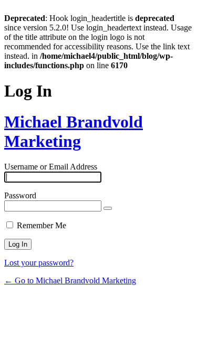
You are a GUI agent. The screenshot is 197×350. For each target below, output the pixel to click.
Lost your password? (39, 262)
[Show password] (107, 208)
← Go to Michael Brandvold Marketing (70, 280)
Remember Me (41, 225)
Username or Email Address (50, 166)
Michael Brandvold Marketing (73, 131)
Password (20, 195)
